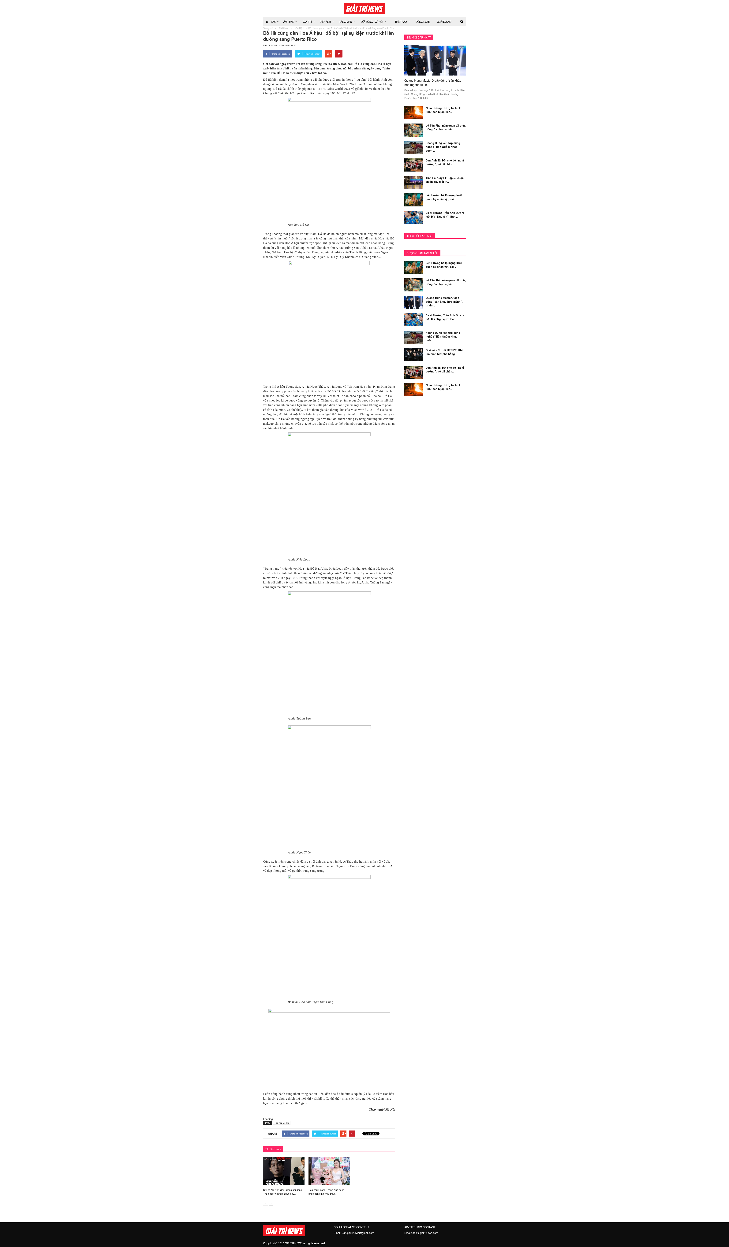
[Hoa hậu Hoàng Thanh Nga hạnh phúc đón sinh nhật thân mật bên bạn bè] (329, 1170)
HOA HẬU (299, 28)
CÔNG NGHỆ (423, 22)
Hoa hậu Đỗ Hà (282, 1122)
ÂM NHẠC (288, 22)
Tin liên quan (273, 1149)
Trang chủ (268, 28)
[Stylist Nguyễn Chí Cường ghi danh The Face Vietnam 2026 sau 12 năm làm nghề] (284, 1170)
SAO (273, 22)
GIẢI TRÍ (307, 22)
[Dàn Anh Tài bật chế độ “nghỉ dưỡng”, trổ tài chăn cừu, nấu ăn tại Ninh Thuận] (413, 164)
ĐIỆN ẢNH (325, 22)
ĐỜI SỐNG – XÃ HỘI (372, 22)
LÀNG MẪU (345, 22)
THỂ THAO (401, 22)
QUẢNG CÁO (444, 22)
